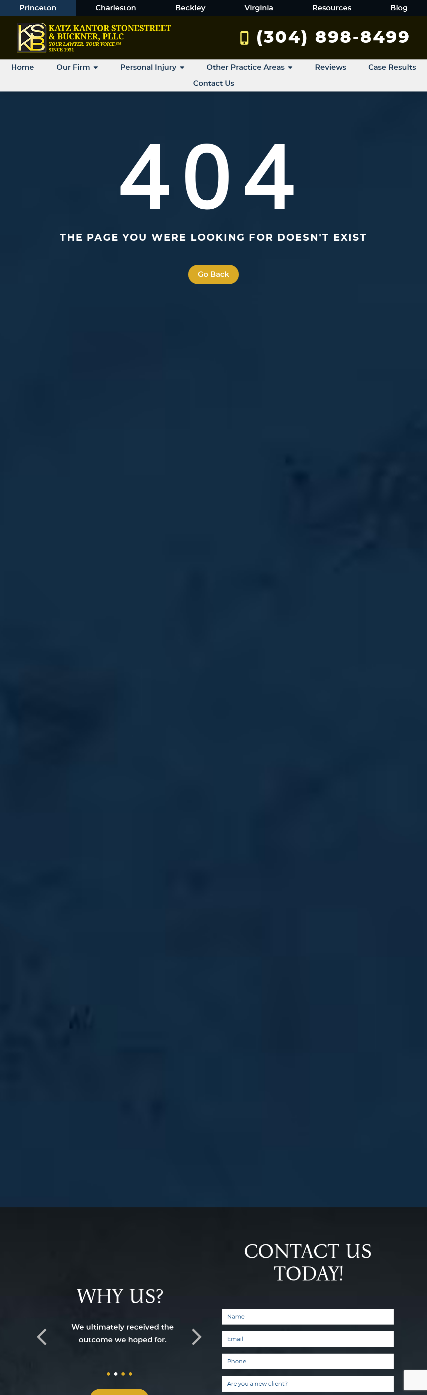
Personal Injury (148, 67)
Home (22, 67)
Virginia (259, 8)
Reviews (330, 67)
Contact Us (213, 83)
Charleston (115, 8)
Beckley (190, 8)
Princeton (37, 8)
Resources (331, 8)
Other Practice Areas (245, 67)
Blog (399, 8)
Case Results (392, 67)
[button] (41, 1337)
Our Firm (73, 67)
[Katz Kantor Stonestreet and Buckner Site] (94, 38)
